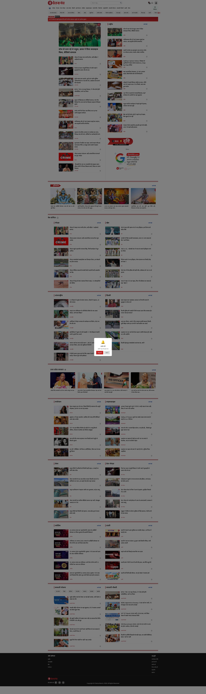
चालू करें (100, 353)
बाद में (107, 353)
